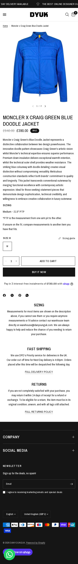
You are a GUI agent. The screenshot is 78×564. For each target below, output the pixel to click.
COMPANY (11, 436)
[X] (13, 295)
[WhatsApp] (28, 295)
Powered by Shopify (35, 542)
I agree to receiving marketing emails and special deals (34, 492)
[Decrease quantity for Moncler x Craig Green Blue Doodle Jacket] (6, 261)
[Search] (67, 14)
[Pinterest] (20, 295)
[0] (72, 14)
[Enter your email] (71, 483)
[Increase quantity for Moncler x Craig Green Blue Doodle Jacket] (16, 261)
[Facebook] (5, 295)
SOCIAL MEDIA (15, 450)
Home (5, 25)
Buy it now (39, 272)
